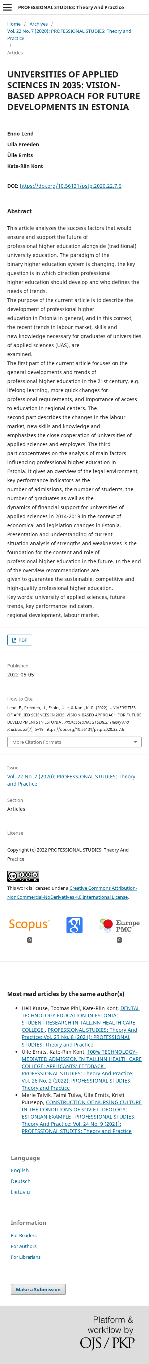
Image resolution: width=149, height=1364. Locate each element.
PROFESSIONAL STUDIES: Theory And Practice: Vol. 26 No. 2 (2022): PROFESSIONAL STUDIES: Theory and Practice (77, 1080)
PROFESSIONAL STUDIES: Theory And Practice (71, 7)
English (20, 1170)
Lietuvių (20, 1191)
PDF (22, 640)
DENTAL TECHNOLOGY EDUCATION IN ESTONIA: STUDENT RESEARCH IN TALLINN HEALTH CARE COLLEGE (81, 1019)
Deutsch (21, 1181)
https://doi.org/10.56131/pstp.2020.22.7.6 (71, 185)
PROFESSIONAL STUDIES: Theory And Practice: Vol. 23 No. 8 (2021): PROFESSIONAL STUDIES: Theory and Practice (79, 1037)
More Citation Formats (36, 742)
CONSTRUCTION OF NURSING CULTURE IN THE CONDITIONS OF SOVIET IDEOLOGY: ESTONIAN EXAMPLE (82, 1109)
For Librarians (26, 1257)
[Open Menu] (7, 7)
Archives (39, 24)
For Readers (24, 1235)
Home (14, 24)
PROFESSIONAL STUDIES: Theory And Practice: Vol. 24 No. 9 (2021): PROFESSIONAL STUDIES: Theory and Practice (79, 1123)
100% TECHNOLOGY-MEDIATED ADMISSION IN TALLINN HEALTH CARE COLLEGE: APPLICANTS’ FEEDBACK (82, 1059)
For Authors (24, 1246)
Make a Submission (38, 1289)
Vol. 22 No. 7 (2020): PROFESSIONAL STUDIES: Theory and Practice (69, 34)
